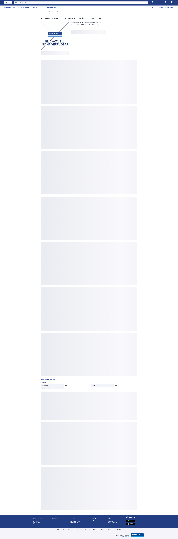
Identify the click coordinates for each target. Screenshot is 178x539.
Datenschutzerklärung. (100, 60)
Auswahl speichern (73, 86)
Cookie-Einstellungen (75, 80)
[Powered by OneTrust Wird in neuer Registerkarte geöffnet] (106, 90)
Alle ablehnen (93, 86)
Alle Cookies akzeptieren (104, 86)
